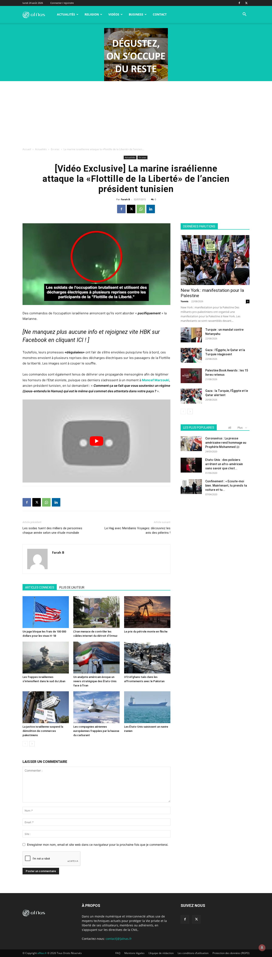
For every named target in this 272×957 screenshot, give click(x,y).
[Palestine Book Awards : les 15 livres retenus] (191, 375)
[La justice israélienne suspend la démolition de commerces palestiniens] (46, 707)
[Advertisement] (136, 113)
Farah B (125, 199)
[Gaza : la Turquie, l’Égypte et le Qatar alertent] (191, 396)
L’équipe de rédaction (161, 953)
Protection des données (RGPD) (230, 953)
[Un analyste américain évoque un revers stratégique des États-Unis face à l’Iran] (96, 657)
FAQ (117, 953)
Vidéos (113, 14)
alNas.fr (42, 953)
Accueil (27, 149)
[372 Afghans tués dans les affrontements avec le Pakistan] (147, 657)
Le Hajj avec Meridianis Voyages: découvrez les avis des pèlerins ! (137, 530)
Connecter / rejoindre (62, 2)
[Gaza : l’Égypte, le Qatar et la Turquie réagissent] (191, 355)
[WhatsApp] (141, 209)
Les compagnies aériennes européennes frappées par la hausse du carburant (96, 731)
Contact (160, 14)
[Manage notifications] (262, 947)
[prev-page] (25, 743)
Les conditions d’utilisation (193, 953)
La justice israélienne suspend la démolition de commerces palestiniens (43, 731)
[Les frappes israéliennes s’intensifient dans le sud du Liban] (46, 657)
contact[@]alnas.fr (119, 939)
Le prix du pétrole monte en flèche (145, 631)
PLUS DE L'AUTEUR (71, 587)
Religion (92, 14)
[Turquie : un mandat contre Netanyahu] (191, 334)
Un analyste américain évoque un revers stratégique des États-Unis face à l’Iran (94, 681)
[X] (246, 3)
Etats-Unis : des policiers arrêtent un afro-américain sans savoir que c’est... (224, 464)
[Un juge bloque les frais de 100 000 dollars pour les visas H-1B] (46, 612)
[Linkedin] (150, 209)
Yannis (184, 301)
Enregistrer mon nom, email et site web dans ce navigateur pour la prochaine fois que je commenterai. (97, 844)
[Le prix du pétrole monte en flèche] (147, 612)
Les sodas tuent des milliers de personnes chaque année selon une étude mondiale (52, 530)
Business (136, 14)
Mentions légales (134, 953)
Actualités (66, 14)
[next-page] (32, 743)
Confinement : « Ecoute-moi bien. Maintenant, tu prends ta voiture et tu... (226, 485)
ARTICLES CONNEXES (39, 587)
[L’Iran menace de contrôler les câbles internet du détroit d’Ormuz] (96, 612)
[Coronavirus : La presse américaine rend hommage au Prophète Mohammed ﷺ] (191, 443)
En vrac (55, 149)
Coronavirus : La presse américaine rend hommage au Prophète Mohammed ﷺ (225, 443)
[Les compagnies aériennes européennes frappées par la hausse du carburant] (96, 707)
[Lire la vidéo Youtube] (96, 441)
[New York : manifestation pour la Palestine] (215, 260)
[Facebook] (239, 3)
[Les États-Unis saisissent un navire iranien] (147, 707)
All (229, 427)
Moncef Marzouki (155, 380)
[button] (244, 15)
